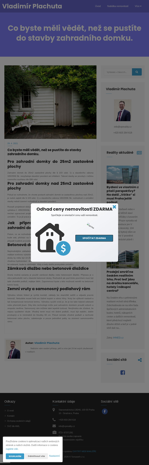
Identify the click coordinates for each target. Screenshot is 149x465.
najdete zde (12, 449)
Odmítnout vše (36, 456)
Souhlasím (15, 456)
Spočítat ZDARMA (94, 238)
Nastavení (54, 456)
